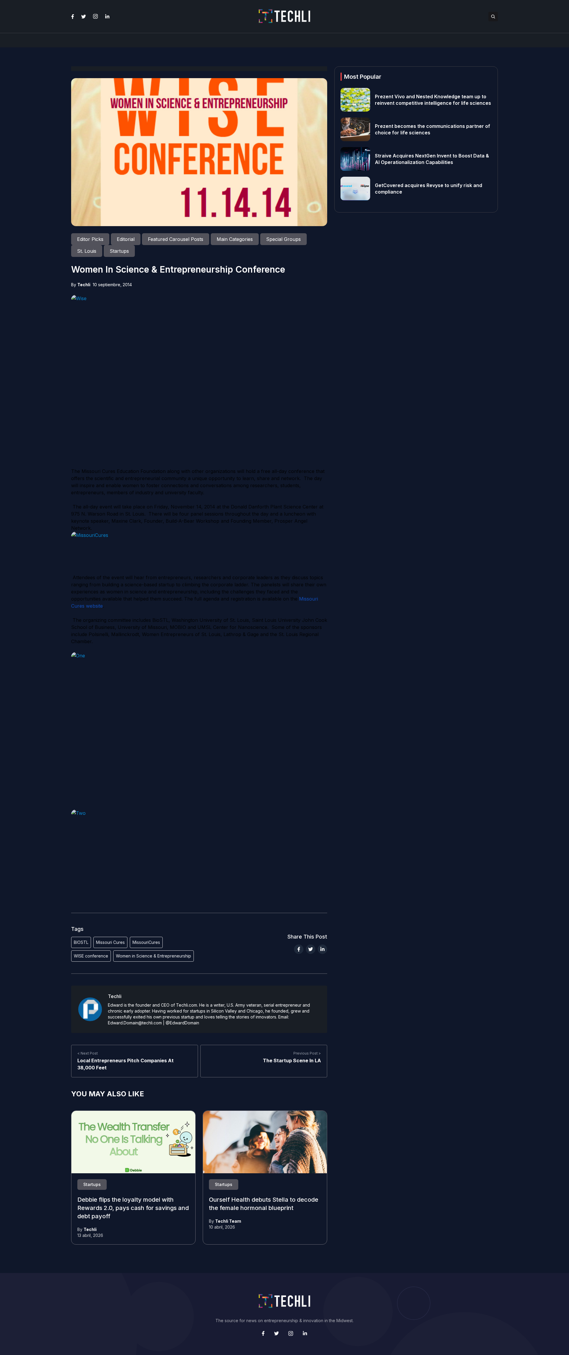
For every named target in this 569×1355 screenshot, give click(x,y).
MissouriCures (146, 942)
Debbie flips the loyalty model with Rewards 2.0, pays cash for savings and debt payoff (133, 1208)
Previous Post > (307, 1053)
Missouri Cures (110, 942)
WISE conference (91, 955)
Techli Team (228, 1221)
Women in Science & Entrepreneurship (153, 955)
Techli (83, 284)
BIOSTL (81, 942)
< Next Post (87, 1053)
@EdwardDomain (182, 1022)
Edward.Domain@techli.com (135, 1022)
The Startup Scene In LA (292, 1060)
